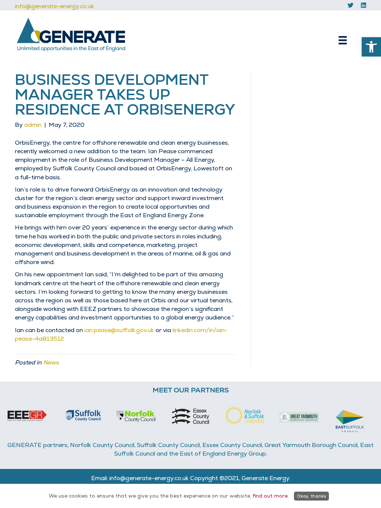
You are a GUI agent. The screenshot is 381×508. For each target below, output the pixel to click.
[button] (371, 47)
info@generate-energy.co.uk (54, 6)
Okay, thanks (311, 496)
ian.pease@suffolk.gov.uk (119, 330)
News (51, 362)
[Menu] (342, 40)
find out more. (271, 495)
